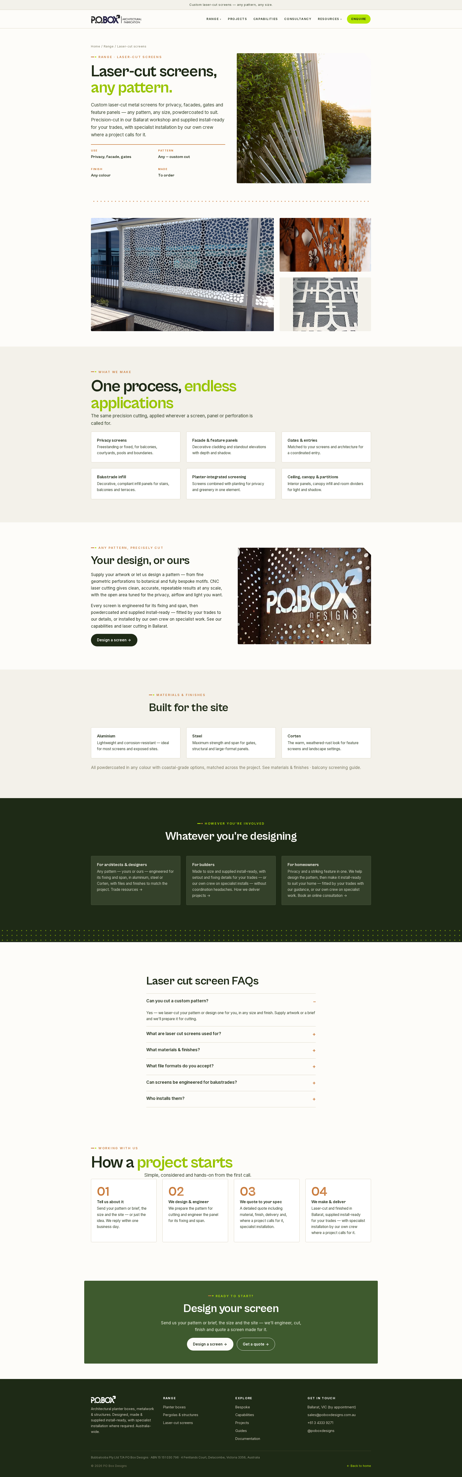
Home (95, 46)
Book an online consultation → (322, 895)
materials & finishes (290, 767)
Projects (237, 19)
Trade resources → (127, 889)
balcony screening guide (336, 767)
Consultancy (298, 19)
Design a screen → (114, 640)
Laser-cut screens (178, 1423)
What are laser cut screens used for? (183, 1033)
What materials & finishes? (173, 1049)
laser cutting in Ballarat (144, 626)
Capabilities (265, 19)
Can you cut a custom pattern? (177, 1000)
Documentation (247, 1439)
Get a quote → (256, 1344)
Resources (328, 19)
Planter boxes (174, 1407)
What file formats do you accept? (180, 1065)
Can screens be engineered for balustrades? (191, 1082)
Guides (241, 1431)
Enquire (358, 19)
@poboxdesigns (321, 1431)
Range (212, 19)
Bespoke (242, 1407)
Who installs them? (165, 1098)
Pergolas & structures (180, 1415)
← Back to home (359, 1466)
